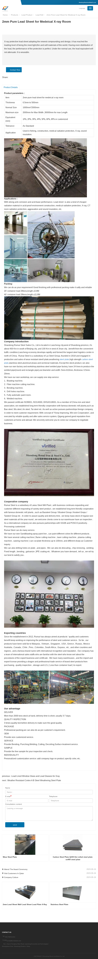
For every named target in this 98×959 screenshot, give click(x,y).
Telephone (53, 796)
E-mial (7, 796)
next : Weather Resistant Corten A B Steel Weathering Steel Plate (31, 780)
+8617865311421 (10, 937)
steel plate (64, 359)
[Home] (15, 8)
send (15, 825)
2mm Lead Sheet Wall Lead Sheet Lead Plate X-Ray (25, 904)
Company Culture (11, 877)
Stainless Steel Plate (59, 904)
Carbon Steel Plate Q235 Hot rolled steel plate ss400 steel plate (73, 858)
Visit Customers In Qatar (14, 873)
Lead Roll (39, 15)
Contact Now (14, 70)
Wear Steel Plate (10, 857)
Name (7, 788)
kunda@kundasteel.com (14, 940)
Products (14, 15)
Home (5, 15)
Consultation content (13, 804)
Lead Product (26, 15)
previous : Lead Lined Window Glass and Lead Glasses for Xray (31, 776)
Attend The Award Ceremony (15, 869)
